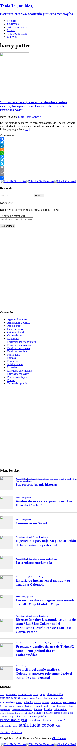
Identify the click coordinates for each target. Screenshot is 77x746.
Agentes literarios (17, 319)
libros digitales (44, 712)
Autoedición (14, 325)
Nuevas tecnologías (18, 373)
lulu (25, 716)
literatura (3, 716)
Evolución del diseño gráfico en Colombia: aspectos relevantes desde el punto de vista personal (44, 673)
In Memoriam (15, 364)
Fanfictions (13, 354)
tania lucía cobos (36, 725)
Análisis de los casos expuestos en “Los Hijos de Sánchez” (44, 503)
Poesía (11, 380)
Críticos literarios (16, 332)
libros (31, 712)
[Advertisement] (38, 269)
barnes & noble (36, 698)
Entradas (12, 20)
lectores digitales (7, 713)
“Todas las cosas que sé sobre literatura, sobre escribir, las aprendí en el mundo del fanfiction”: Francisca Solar (35, 106)
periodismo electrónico (41, 720)
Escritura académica (18, 348)
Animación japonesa (18, 322)
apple (42, 694)
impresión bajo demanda (22, 709)
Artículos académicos (19, 27)
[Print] (38, 174)
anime (35, 694)
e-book (19, 703)
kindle (48, 709)
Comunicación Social (31, 523)
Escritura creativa (17, 351)
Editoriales (13, 338)
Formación (13, 361)
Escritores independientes (21, 341)
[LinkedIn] (38, 146)
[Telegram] (38, 160)
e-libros (37, 702)
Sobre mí (12, 36)
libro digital (21, 712)
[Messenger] (38, 156)
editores (45, 702)
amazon (11, 694)
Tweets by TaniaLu (11, 732)
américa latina (25, 694)
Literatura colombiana (19, 370)
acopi (2, 694)
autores (25, 698)
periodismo (43, 716)
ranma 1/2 (61, 720)
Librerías (12, 367)
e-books (28, 702)
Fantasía (11, 357)
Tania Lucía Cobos (28, 116)
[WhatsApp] (38, 153)
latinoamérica (60, 709)
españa (20, 706)
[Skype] (38, 164)
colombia (7, 702)
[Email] (38, 167)
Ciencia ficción (15, 328)
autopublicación (10, 698)
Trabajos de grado (17, 33)
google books (42, 706)
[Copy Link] (38, 171)
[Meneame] (38, 149)
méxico (33, 716)
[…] (27, 129)
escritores (69, 702)
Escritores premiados (19, 344)
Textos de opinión (17, 383)
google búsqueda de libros (62, 706)
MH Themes (59, 738)
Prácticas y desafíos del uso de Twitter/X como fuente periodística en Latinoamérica (45, 650)
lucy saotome (15, 716)
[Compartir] (38, 178)
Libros (11, 30)
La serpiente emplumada (34, 562)
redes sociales (6, 726)
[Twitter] (38, 142)
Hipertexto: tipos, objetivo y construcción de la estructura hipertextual (46, 543)
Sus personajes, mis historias (36, 484)
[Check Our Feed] (65, 181)
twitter (59, 725)
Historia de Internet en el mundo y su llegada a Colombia (43, 582)
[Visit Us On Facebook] (40, 181)
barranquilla (50, 697)
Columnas (13, 23)
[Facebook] (38, 139)
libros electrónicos (63, 712)
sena (15, 726)
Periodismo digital (17, 377)
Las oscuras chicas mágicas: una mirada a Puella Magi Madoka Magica (45, 602)
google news (5, 710)
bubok (61, 698)
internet (38, 709)
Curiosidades (14, 335)
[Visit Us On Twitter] (13, 181)
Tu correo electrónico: (12, 215)
